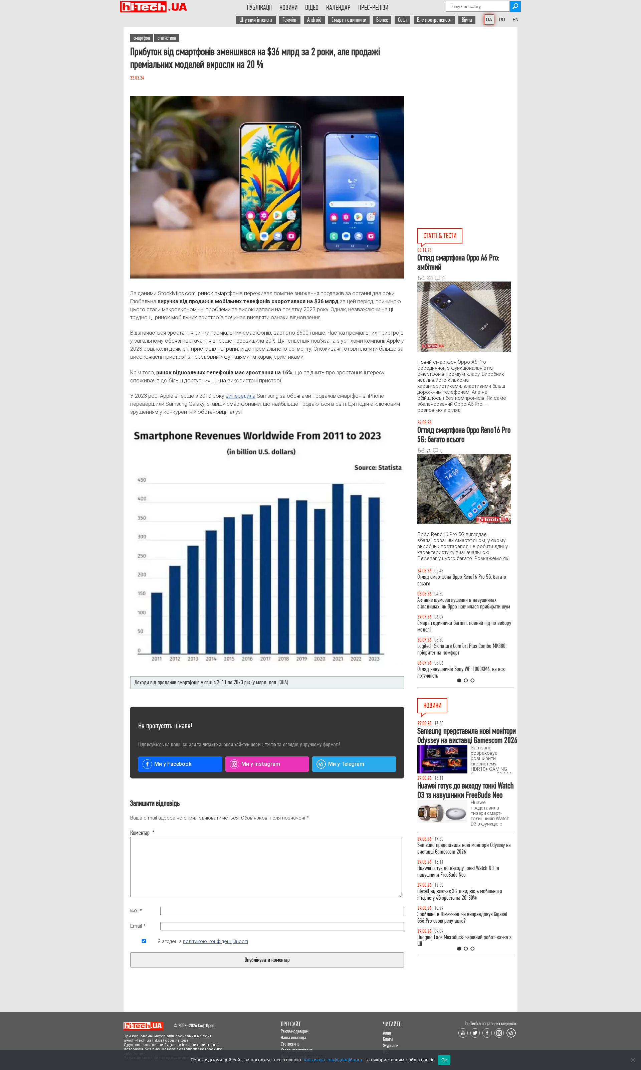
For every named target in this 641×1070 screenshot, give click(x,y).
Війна (467, 19)
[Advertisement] (467, 87)
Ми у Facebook (172, 764)
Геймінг (289, 19)
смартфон (142, 38)
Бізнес (382, 19)
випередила (240, 396)
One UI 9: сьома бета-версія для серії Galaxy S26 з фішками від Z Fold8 (465, 931)
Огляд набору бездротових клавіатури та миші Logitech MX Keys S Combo (462, 580)
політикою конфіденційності (215, 941)
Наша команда (293, 1037)
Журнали (390, 1045)
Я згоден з (203, 941)
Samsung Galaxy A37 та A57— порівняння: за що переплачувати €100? (465, 672)
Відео (311, 7)
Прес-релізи (373, 7)
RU (502, 19)
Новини (288, 7)
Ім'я (136, 911)
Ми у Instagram (260, 764)
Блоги (388, 1039)
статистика (167, 38)
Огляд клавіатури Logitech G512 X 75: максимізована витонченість (453, 626)
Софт (402, 19)
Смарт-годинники (349, 19)
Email (138, 926)
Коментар (142, 833)
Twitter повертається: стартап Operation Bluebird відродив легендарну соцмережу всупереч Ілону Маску (464, 881)
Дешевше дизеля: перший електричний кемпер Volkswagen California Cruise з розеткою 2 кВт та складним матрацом (464, 852)
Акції (387, 1033)
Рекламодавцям (294, 1031)
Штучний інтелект (255, 19)
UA (489, 19)
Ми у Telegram (346, 764)
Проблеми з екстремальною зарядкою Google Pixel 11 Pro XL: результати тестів (461, 908)
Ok (444, 1059)
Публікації (259, 7)
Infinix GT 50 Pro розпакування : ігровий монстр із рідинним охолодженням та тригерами (465, 649)
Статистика (290, 1044)
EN (515, 19)
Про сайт (291, 1024)
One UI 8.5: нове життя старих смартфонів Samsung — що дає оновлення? (457, 603)
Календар (338, 7)
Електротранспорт (434, 19)
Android (314, 19)
